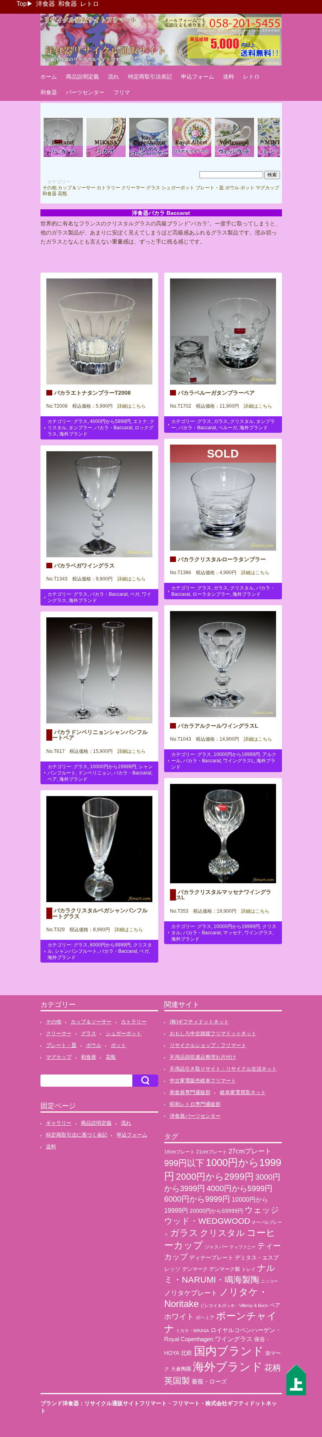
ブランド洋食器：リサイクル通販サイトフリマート (103, 1403)
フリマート (186, 1403)
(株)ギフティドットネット (199, 1022)
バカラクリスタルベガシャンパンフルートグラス (100, 913)
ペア (52, 779)
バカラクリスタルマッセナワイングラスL (223, 895)
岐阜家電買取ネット (243, 1092)
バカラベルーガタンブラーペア (216, 393)
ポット (247, 187)
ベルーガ (227, 427)
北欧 (186, 1352)
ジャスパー (216, 1246)
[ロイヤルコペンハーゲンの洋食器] (149, 156)
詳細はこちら (129, 406)
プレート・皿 (210, 187)
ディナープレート (211, 1257)
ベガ (134, 594)
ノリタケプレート (191, 1293)
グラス (153, 187)
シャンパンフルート (76, 951)
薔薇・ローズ (209, 1381)
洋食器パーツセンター (195, 1116)
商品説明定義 (82, 76)
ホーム (48, 76)
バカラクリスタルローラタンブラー (222, 559)
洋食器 (45, 3)
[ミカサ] (106, 156)
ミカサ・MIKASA (192, 1330)
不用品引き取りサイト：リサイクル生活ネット (223, 1069)
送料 (228, 76)
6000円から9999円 (110, 945)
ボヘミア (205, 1317)
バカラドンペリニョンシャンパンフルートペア (100, 735)
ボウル (232, 187)
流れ (113, 76)
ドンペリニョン (94, 773)
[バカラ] (63, 156)
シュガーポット (177, 187)
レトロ (89, 3)
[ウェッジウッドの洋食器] (234, 156)
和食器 (67, 3)
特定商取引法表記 (150, 76)
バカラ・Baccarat (113, 427)
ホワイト (179, 1317)
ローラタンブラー (211, 594)
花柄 (272, 1368)
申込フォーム (197, 76)
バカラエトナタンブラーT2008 (92, 393)
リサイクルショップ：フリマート (208, 1045)
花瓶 (62, 193)
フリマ (121, 92)
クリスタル (242, 421)
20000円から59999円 (216, 1211)
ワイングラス (258, 932)
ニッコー (269, 1281)
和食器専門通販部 (190, 1092)
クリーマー (133, 187)
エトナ (140, 421)
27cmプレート (250, 1151)
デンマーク (195, 1269)
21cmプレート (211, 1152)
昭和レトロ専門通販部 (195, 1104)
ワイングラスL (238, 760)
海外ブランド (73, 434)
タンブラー (80, 427)
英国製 (177, 1381)
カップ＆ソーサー (76, 187)
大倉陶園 (181, 1369)
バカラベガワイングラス (84, 565)
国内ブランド (229, 1351)
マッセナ (232, 932)
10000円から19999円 (237, 754)
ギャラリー (58, 1123)
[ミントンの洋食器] (277, 156)
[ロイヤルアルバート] (191, 156)
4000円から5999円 (110, 421)
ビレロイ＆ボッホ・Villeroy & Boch (234, 1305)
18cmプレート (179, 1152)
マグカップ (267, 187)
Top (21, 3)
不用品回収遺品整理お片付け (203, 1057)
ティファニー (243, 1247)
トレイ (249, 1269)
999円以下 (184, 1163)
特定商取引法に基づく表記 (76, 1135)
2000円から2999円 (215, 1177)
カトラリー (108, 187)
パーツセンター (85, 92)
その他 (49, 187)
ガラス (221, 421)
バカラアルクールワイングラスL (218, 726)
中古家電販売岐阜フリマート (203, 1081)
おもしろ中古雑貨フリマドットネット (213, 1033)
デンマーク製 (224, 1269)
